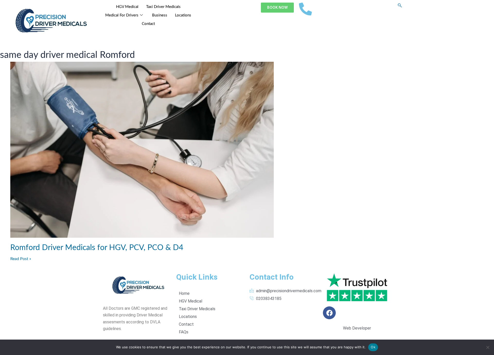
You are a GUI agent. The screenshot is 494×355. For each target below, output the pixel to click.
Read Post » (20, 259)
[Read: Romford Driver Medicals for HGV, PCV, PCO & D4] (247, 150)
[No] (487, 347)
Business (159, 15)
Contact (148, 24)
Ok (373, 347)
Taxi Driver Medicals (163, 7)
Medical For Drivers (121, 15)
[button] (400, 6)
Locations (183, 15)
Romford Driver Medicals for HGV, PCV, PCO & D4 (96, 248)
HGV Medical (127, 7)
